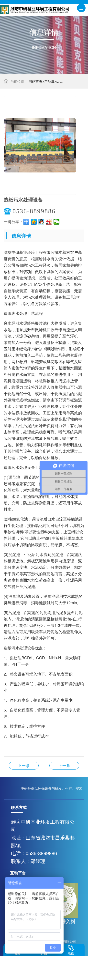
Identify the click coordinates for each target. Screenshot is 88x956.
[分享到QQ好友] (41, 222)
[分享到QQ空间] (34, 222)
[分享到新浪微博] (49, 222)
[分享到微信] (57, 222)
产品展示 (51, 81)
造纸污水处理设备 (64, 765)
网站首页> (36, 81)
